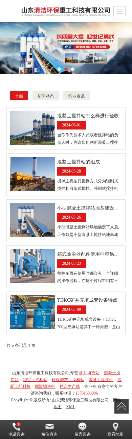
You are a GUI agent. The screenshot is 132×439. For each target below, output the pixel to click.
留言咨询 (82, 434)
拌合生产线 (70, 386)
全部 (19, 96)
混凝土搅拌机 (101, 379)
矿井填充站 (89, 373)
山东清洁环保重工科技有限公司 (80, 400)
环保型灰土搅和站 (68, 379)
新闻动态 (46, 96)
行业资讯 (76, 96)
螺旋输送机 (45, 386)
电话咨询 (16, 434)
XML (70, 406)
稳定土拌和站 (35, 379)
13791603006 (86, 393)
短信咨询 (49, 434)
